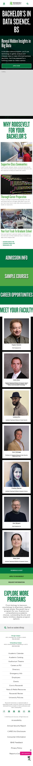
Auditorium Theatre (16, 661)
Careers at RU (16, 665)
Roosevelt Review (16, 694)
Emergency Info (16, 673)
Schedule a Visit (16, 570)
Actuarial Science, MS (8, 241)
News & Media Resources (16, 690)
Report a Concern (16, 754)
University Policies (16, 698)
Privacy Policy (16, 748)
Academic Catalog (16, 657)
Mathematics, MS (7, 245)
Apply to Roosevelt (16, 576)
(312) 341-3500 (16, 639)
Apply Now (16, 66)
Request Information (16, 582)
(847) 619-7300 (16, 646)
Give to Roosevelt (16, 686)
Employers (16, 677)
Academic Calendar (16, 653)
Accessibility (16, 720)
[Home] (15, 3)
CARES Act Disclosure (17, 731)
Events (16, 682)
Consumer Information (16, 737)
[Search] (5, 627)
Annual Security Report (16, 726)
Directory (16, 669)
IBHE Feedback (16, 742)
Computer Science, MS (9, 243)
